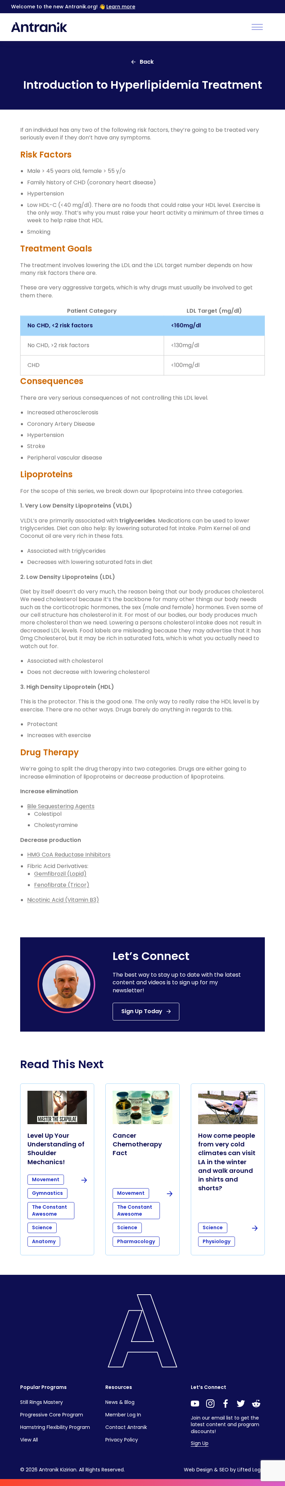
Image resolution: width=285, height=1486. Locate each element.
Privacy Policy (121, 1439)
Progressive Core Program (51, 1414)
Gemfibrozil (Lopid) (60, 874)
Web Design (198, 1469)
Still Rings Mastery (41, 1402)
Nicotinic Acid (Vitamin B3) (63, 900)
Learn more (120, 6)
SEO (224, 1469)
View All (29, 1439)
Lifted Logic (251, 1469)
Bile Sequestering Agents (61, 806)
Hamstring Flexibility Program (55, 1427)
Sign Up (200, 1443)
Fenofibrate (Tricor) (61, 885)
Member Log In (123, 1414)
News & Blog (120, 1402)
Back (147, 62)
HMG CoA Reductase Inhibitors (69, 855)
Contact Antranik (126, 1427)
